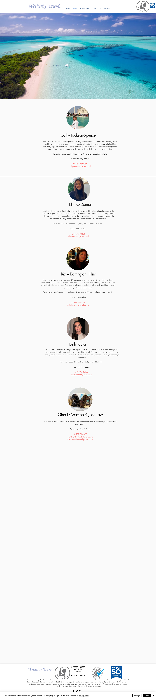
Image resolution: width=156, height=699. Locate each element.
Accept (147, 696)
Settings (137, 696)
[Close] (153, 695)
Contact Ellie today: (78, 228)
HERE (63, 686)
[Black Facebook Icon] (73, 691)
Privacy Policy (84, 696)
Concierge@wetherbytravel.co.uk (80, 439)
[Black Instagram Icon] (80, 691)
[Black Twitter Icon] (77, 691)
